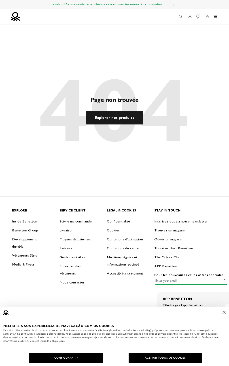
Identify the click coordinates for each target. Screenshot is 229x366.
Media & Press (23, 264)
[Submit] (223, 279)
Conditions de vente (123, 248)
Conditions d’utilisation (125, 239)
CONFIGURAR (64, 357)
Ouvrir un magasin (168, 239)
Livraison (66, 230)
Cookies (113, 230)
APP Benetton (165, 266)
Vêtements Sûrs (24, 255)
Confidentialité (118, 221)
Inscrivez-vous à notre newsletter (181, 221)
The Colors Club (167, 257)
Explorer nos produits (114, 117)
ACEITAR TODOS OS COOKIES (165, 357)
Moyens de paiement (75, 239)
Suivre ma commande (75, 221)
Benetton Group (25, 230)
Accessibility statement (125, 273)
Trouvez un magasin (169, 230)
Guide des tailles (72, 257)
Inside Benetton (24, 221)
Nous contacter (72, 282)
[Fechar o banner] (224, 312)
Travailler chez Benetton (173, 248)
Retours (65, 248)
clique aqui (58, 340)
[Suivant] (173, 4)
